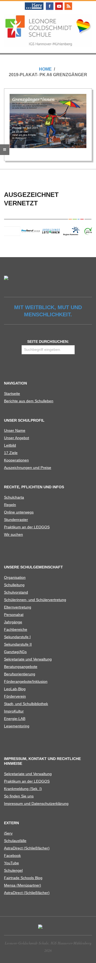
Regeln (10, 505)
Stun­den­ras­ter (16, 519)
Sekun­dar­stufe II (18, 644)
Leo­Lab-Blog (15, 689)
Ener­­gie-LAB (14, 718)
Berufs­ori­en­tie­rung (19, 674)
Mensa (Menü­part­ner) (22, 885)
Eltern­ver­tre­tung (17, 607)
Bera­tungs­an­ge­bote (20, 666)
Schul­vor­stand (16, 592)
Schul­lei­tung (14, 585)
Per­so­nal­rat (13, 614)
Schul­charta (14, 497)
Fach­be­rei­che (15, 629)
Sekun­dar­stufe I (17, 637)
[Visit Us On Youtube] (58, 3)
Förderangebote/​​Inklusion (25, 681)
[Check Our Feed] (68, 3)
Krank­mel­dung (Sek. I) (23, 789)
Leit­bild (10, 445)
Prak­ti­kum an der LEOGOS (27, 527)
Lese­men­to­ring (16, 726)
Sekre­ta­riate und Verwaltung (28, 659)
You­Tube (11, 863)
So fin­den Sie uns (19, 796)
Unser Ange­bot (16, 438)
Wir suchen (13, 534)
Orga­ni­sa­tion (15, 577)
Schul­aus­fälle (15, 841)
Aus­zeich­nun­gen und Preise (27, 467)
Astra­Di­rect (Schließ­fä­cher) (27, 848)
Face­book (12, 855)
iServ (8, 833)
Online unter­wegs (19, 512)
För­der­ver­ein (15, 696)
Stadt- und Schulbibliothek (26, 704)
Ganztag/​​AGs (15, 652)
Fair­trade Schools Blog (23, 878)
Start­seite (12, 393)
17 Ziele (11, 453)
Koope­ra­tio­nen (16, 460)
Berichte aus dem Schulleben (28, 401)
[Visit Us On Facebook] (49, 3)
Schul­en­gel (13, 870)
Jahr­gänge (13, 622)
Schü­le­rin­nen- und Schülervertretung (35, 600)
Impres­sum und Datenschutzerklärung (36, 803)
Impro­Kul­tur (14, 711)
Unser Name (14, 430)
